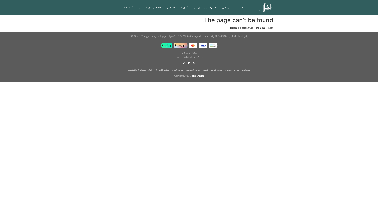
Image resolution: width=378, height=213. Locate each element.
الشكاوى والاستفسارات (150, 7)
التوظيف (171, 7)
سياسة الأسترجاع (162, 70)
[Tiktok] (183, 62)
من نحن (225, 7)
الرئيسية (239, 7)
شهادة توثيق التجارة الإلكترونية (140, 70)
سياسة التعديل (177, 70)
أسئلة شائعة (127, 7)
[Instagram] (194, 62)
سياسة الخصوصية (193, 70)
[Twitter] (189, 62)
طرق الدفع (246, 70)
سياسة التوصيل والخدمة (213, 70)
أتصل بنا (184, 7)
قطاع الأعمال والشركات (205, 7)
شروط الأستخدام (232, 70)
